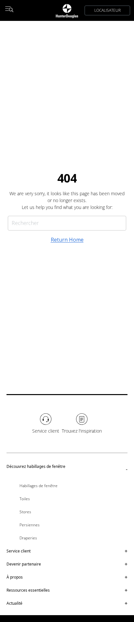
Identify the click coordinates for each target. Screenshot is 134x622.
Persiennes (30, 525)
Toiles (25, 499)
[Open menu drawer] (9, 10)
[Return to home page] (67, 10)
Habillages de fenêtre (39, 485)
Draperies (28, 538)
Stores (25, 512)
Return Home (67, 239)
